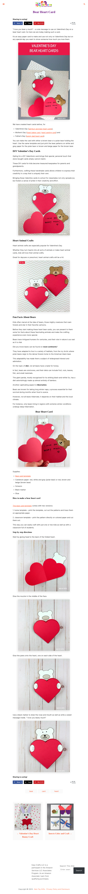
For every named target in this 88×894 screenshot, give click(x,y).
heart (56, 791)
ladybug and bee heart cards (40, 129)
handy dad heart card (35, 136)
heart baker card (33, 132)
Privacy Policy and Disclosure (58, 889)
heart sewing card (48, 132)
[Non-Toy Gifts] (44, 4)
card (43, 791)
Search (79, 870)
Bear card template (23, 476)
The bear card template (22, 506)
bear (31, 791)
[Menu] (3, 4)
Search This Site (67, 866)
